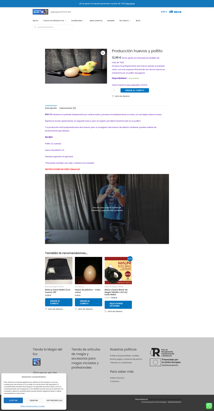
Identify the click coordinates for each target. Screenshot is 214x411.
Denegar (34, 400)
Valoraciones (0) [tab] (67, 108)
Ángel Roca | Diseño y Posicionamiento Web (164, 399)
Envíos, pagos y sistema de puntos (126, 359)
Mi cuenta (124, 20)
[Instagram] (177, 12)
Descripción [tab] (51, 108)
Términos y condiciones (121, 362)
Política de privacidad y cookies (32, 406)
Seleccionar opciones (116, 304)
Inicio (35, 20)
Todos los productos (53, 20)
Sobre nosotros (117, 378)
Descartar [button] (130, 3)
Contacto (114, 381)
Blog (138, 20)
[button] (103, 53)
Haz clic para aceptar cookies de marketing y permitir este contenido (107, 209)
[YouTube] (180, 12)
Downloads (76, 20)
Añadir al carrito (134, 90)
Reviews (111, 20)
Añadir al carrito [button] (55, 302)
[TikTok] (178, 12)
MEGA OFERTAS (96, 20)
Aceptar (13, 400)
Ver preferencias (54, 400)
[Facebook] (175, 12)
